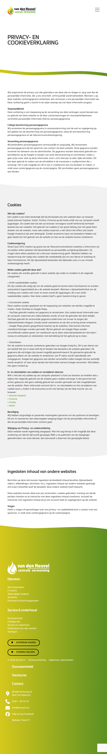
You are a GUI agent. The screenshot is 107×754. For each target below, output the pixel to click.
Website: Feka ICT (21, 720)
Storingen (12, 632)
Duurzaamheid (15, 618)
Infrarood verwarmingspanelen (23, 601)
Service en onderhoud (18, 625)
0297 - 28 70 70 (20, 701)
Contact (17, 683)
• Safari (11, 406)
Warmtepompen (16, 587)
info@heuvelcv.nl (20, 708)
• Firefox (12, 402)
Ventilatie (12, 597)
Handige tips (14, 622)
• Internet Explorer (17, 396)
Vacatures (19, 675)
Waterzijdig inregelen (18, 594)
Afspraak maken (26, 643)
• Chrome (12, 399)
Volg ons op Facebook (23, 714)
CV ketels (12, 591)
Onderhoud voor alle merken (22, 628)
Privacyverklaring (37, 660)
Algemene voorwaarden (61, 660)
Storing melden (25, 652)
